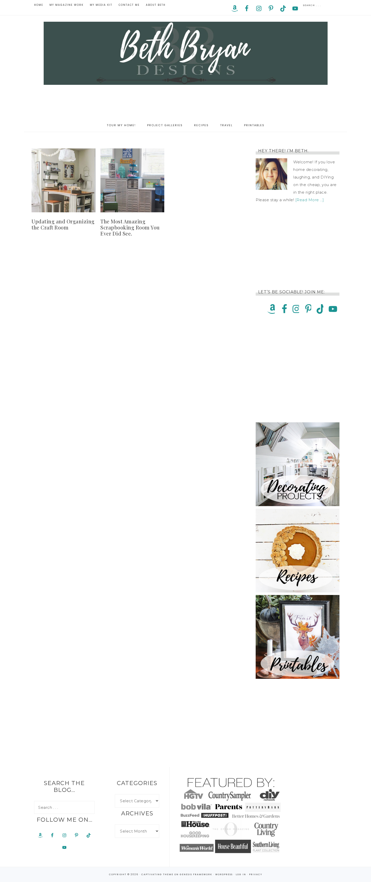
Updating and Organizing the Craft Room (63, 224)
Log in (241, 874)
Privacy (255, 874)
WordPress (224, 874)
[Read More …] (309, 199)
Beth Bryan (185, 53)
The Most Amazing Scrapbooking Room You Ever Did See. (130, 227)
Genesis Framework (196, 874)
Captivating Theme (157, 874)
